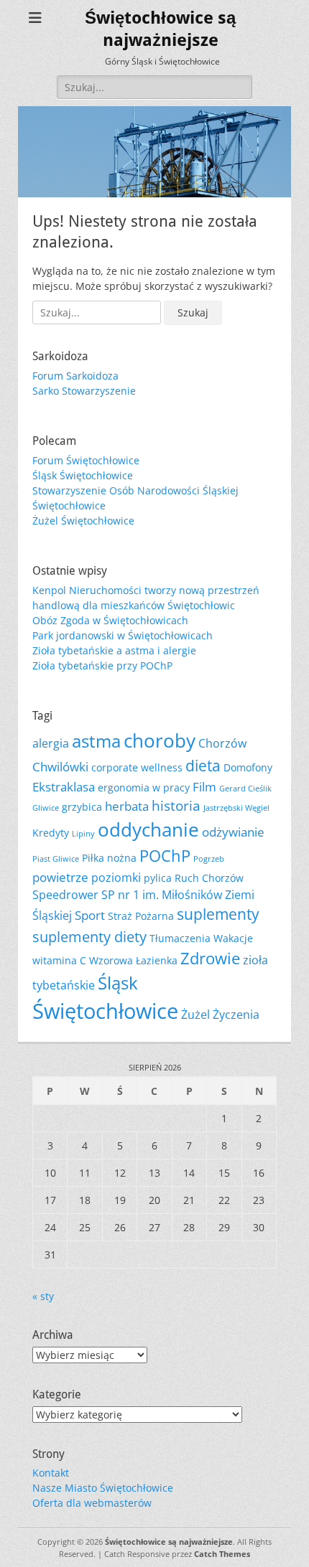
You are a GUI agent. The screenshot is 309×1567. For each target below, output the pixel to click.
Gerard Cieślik (245, 789)
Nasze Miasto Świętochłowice (102, 1488)
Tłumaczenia (180, 938)
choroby (159, 740)
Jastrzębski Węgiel (236, 808)
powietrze (60, 876)
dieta (203, 766)
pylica (158, 878)
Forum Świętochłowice (85, 460)
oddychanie (148, 829)
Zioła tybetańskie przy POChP (102, 665)
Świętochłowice (69, 505)
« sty (43, 1296)
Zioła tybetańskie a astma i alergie (114, 650)
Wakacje (233, 938)
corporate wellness (137, 767)
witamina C (59, 960)
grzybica (82, 807)
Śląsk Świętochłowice (82, 475)
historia (176, 805)
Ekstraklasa (63, 786)
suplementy (218, 914)
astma (96, 741)
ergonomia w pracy (144, 787)
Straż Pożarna (141, 916)
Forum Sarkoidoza (75, 375)
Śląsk (118, 982)
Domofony (247, 767)
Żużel (195, 1014)
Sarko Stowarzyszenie (84, 390)
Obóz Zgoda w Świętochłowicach (110, 620)
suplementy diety (89, 936)
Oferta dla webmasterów (92, 1503)
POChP (164, 855)
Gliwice (45, 808)
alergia (50, 743)
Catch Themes (222, 1553)
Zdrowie (210, 958)
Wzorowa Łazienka (133, 960)
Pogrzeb (208, 859)
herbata (127, 805)
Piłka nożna (109, 858)
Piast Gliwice (55, 859)
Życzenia (236, 1014)
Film (204, 786)
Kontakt (50, 1472)
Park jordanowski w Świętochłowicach (122, 635)
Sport (90, 914)
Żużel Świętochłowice (83, 520)
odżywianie (233, 831)
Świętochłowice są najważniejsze (169, 1541)
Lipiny (83, 834)
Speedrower (65, 895)
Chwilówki (60, 766)
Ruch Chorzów (209, 878)
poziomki (116, 877)
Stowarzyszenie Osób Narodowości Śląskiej (135, 490)
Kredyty (50, 832)
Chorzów (222, 743)
